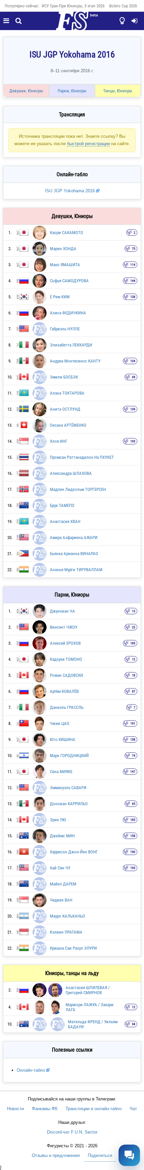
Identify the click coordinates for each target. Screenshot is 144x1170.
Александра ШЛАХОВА (71, 473)
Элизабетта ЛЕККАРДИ (71, 344)
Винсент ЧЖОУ (63, 627)
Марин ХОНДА (63, 248)
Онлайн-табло (31, 1070)
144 (132, 281)
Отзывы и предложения (56, 1155)
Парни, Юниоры (72, 90)
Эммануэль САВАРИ (68, 787)
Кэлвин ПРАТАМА (66, 932)
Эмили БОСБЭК (64, 377)
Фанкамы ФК (45, 1108)
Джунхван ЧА (62, 611)
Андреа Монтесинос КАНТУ (75, 360)
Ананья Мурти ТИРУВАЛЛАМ (76, 569)
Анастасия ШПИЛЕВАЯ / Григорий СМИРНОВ (88, 990)
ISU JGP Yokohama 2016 (70, 190)
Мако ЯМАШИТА (65, 264)
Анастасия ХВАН (65, 521)
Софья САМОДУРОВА (69, 280)
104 (132, 361)
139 (132, 409)
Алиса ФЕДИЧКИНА (68, 312)
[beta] (72, 24)
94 (133, 1024)
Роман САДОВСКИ (66, 675)
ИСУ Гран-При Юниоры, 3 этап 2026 (73, 5)
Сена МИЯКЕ (61, 771)
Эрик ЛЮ (58, 819)
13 (133, 611)
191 (132, 723)
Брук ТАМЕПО (62, 505)
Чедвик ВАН (61, 899)
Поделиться (100, 1155)
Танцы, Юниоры (117, 90)
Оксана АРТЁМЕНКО (68, 425)
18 (133, 675)
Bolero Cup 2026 (123, 5)
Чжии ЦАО (59, 723)
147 (132, 771)
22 (133, 627)
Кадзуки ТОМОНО (66, 659)
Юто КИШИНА (62, 739)
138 (132, 297)
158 (132, 739)
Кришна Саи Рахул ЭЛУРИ (73, 948)
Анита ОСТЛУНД (65, 409)
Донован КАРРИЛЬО (69, 803)
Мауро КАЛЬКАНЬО (67, 916)
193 (132, 441)
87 (133, 691)
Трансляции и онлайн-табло (94, 1108)
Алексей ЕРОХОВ (65, 643)
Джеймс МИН (62, 835)
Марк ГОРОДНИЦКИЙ (69, 755)
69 (133, 377)
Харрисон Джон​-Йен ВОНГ (74, 851)
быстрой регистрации (88, 143)
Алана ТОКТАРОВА (67, 393)
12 (133, 659)
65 (133, 804)
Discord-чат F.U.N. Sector (72, 1132)
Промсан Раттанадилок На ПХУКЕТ (82, 457)
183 (132, 643)
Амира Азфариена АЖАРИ (73, 537)
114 (132, 265)
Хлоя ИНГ (58, 441)
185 (132, 820)
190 (132, 852)
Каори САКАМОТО (66, 232)
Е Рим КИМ (60, 296)
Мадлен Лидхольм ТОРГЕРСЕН (78, 489)
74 (133, 755)
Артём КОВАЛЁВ (64, 691)
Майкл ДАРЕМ (63, 883)
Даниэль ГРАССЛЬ (66, 707)
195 (132, 868)
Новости (15, 1108)
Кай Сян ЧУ (60, 867)
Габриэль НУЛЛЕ (65, 328)
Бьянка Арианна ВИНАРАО (74, 553)
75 (133, 248)
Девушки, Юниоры (26, 90)
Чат (133, 1108)
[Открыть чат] (129, 1155)
